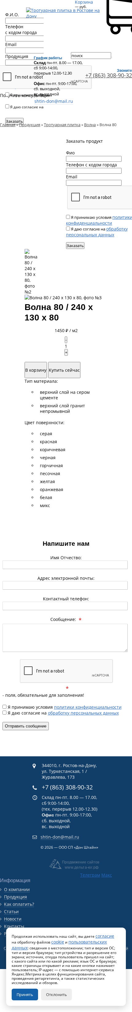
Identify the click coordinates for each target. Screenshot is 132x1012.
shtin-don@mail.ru (53, 101)
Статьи (11, 911)
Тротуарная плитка (62, 124)
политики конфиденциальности (36, 97)
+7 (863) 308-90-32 (67, 787)
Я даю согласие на (62, 713)
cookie (57, 942)
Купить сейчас (64, 370)
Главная (7, 124)
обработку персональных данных (97, 232)
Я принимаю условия (64, 707)
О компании (17, 889)
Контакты (14, 926)
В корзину (35, 370)
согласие (104, 936)
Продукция (29, 124)
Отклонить (56, 994)
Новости (12, 919)
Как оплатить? (19, 904)
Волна (90, 124)
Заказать (75, 245)
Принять (25, 994)
